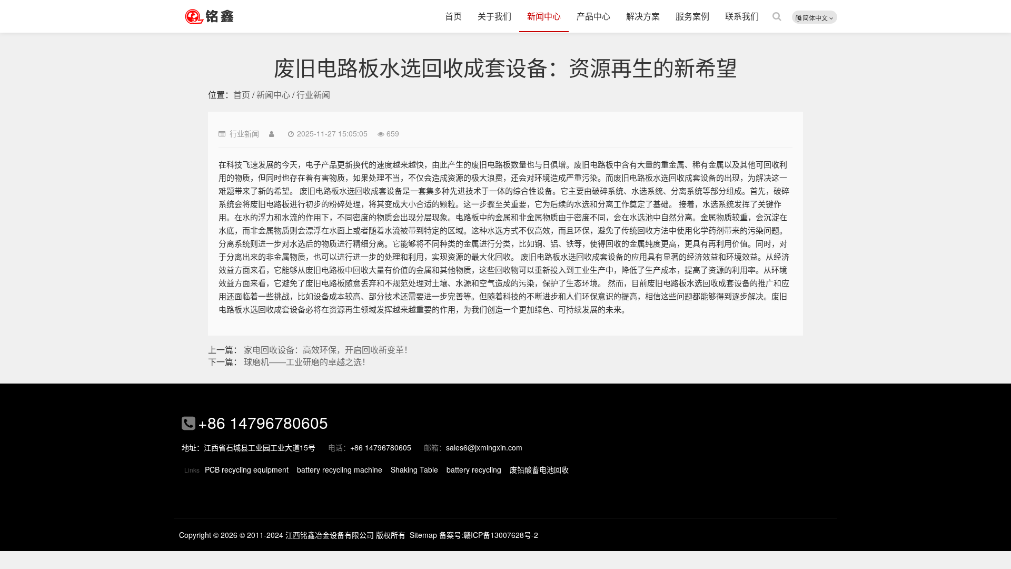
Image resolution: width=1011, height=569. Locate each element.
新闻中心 (544, 16)
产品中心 (593, 16)
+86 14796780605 (263, 422)
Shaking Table (414, 469)
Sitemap (423, 534)
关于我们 (494, 16)
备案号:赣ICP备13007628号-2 (488, 534)
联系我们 (742, 16)
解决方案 (643, 16)
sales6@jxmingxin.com (484, 447)
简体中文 (815, 17)
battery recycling (474, 469)
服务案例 (692, 16)
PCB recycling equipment (247, 469)
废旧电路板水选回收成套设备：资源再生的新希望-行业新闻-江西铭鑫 (223, 16)
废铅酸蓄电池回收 (539, 469)
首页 (453, 16)
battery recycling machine (339, 469)
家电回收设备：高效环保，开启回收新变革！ (328, 350)
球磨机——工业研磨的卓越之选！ (307, 362)
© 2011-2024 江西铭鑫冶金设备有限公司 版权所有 (322, 534)
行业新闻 (313, 95)
